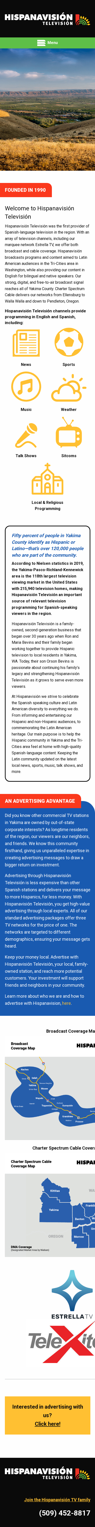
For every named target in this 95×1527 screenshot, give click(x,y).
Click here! (47, 1424)
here (66, 1003)
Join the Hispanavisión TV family (57, 1499)
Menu (52, 42)
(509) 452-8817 (64, 1513)
